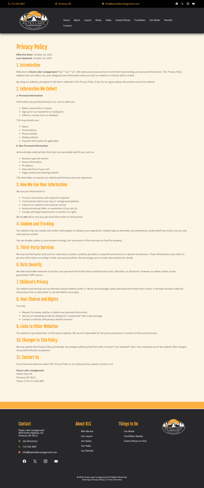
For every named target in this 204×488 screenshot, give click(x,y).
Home (66, 20)
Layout (87, 20)
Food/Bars (139, 20)
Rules (108, 20)
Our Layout (87, 436)
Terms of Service (114, 479)
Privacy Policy (98, 479)
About (77, 20)
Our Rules (86, 446)
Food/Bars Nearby (133, 436)
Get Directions (30, 441)
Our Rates (86, 441)
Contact (67, 25)
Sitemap (86, 479)
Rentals (168, 20)
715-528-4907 (18, 4)
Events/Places (123, 20)
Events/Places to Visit (135, 441)
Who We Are (87, 431)
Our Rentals (87, 450)
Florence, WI (64, 4)
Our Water (155, 20)
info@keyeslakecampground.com (122, 4)
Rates (98, 20)
